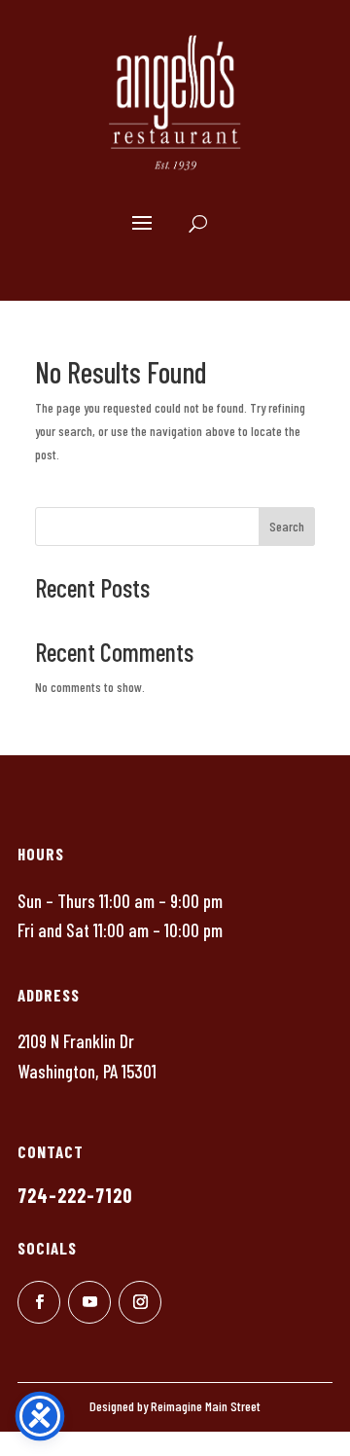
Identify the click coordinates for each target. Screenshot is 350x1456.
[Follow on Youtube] (89, 1302)
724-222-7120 (75, 1195)
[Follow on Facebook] (39, 1302)
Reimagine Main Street (206, 1406)
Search (286, 526)
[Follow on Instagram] (140, 1302)
